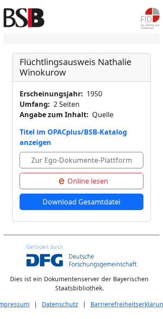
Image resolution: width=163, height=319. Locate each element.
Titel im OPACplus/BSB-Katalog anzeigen (73, 137)
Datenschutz (60, 304)
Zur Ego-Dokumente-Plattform (81, 160)
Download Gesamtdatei (81, 202)
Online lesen (87, 181)
